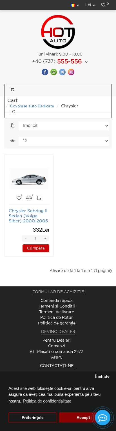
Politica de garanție (56, 323)
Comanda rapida (57, 300)
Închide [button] (102, 376)
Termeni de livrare (56, 312)
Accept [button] (83, 417)
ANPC (57, 357)
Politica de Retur (56, 317)
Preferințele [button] (33, 417)
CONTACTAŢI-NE (56, 366)
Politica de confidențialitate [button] (47, 401)
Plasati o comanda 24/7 (59, 351)
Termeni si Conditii (57, 306)
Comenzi (56, 346)
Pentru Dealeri (57, 340)
